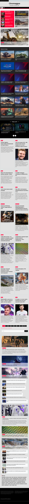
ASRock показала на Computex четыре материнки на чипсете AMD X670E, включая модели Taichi (16, 458)
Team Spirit (7, 482)
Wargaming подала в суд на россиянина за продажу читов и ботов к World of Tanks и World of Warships (7, 117)
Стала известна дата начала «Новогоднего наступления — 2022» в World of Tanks (21, 105)
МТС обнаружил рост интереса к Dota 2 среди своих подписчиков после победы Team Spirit (7, 94)
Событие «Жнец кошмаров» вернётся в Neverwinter (9, 365)
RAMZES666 (3, 482)
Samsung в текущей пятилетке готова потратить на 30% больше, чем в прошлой (13, 447)
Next (27, 37)
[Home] (2, 7)
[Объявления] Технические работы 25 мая (9, 19)
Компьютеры (22, 483)
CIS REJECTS (7, 478)
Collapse (10, 478)
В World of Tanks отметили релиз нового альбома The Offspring (6, 59)
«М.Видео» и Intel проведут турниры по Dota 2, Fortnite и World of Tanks (7, 82)
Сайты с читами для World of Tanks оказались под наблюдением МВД (20, 71)
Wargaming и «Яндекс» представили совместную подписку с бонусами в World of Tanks (7, 105)
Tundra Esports (19, 482)
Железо (3, 434)
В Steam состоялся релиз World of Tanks (20, 59)
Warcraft (3, 483)
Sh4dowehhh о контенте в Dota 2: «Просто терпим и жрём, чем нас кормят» (6, 300)
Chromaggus (14, 3)
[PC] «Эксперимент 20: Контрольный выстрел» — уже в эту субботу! (21, 17)
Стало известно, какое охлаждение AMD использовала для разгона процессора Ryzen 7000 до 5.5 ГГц (15, 465)
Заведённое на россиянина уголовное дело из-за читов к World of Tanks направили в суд (21, 117)
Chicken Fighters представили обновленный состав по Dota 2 (7, 144)
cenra (4, 478)
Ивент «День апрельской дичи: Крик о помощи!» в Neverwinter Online (13, 349)
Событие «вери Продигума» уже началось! (20, 132)
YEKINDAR (9, 483)
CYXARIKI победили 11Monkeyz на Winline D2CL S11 (21, 174)
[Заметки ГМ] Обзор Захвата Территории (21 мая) (9, 13)
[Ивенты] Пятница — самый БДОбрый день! (9, 22)
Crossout (2, 42)
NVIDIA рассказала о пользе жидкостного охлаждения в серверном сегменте (15, 454)
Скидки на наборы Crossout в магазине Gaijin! (21, 26)
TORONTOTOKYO (11, 482)
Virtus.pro (23, 482)
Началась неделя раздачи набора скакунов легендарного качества (15, 397)
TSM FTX (15, 482)
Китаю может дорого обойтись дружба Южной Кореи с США (14, 467)
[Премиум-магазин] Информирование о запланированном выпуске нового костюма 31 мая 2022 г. (9, 16)
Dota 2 (2, 140)
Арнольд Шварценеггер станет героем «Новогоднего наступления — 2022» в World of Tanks (21, 94)
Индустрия (17, 483)
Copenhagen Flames (16, 478)
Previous (1, 37)
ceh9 (2, 478)
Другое (12, 483)
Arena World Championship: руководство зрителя (5, 132)
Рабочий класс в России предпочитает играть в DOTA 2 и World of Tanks (21, 82)
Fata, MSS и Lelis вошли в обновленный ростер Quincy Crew (21, 190)
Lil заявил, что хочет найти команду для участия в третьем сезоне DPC (21, 300)
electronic (24, 478)
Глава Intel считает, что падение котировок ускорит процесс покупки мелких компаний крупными (14, 419)
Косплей (25, 483)
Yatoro (6, 483)
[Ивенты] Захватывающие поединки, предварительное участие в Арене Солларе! (9, 25)
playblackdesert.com (7, 222)
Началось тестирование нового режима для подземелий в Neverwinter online (16, 401)
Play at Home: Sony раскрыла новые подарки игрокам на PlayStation (6, 71)
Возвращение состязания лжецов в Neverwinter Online (14, 390)
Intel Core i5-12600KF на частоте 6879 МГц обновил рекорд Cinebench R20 (16, 471)
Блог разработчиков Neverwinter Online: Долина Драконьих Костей (15, 380)
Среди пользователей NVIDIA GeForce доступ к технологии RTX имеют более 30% (16, 451)
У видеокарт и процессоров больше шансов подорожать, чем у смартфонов (12, 435)
